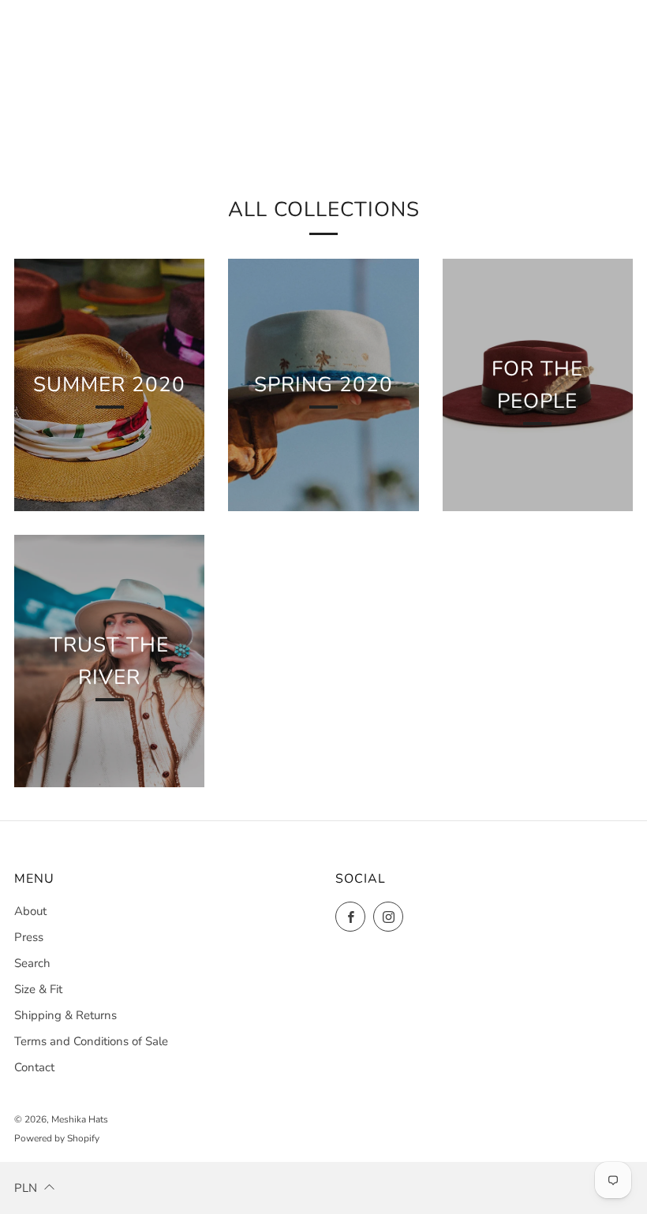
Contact (34, 1067)
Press (28, 937)
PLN (25, 1188)
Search (32, 963)
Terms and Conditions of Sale (91, 1041)
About (30, 911)
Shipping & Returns (65, 1015)
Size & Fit (38, 989)
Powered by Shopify (56, 1138)
